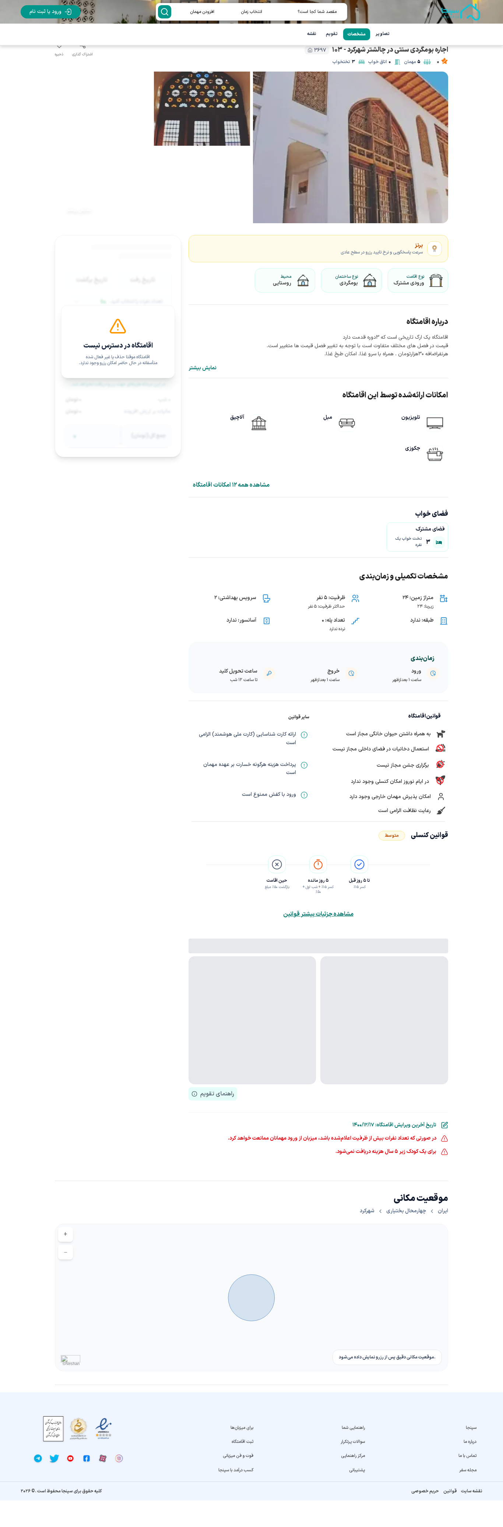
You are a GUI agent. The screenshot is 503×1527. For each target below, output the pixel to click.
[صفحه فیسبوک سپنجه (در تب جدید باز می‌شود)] (86, 1458)
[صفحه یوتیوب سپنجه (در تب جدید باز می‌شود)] (70, 1458)
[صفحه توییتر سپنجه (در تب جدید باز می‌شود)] (54, 1458)
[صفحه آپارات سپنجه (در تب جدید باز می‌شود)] (103, 1458)
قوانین (450, 1491)
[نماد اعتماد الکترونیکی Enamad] (103, 1428)
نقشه (311, 34)
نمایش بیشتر (203, 368)
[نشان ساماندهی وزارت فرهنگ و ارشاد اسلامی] (78, 1428)
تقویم (332, 34)
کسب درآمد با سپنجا (235, 1470)
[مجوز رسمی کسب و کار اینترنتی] (53, 1428)
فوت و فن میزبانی (238, 1456)
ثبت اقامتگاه (242, 1442)
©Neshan (71, 1363)
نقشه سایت (471, 1491)
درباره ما (470, 1442)
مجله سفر (467, 1470)
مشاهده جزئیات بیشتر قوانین (318, 914)
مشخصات (357, 34)
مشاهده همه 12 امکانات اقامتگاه (231, 485)
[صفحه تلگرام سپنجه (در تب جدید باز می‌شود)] (38, 1458)
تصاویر (383, 34)
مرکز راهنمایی (353, 1456)
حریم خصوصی (425, 1491)
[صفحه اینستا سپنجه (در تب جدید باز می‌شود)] (119, 1458)
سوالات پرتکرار (353, 1442)
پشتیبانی (357, 1470)
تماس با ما (467, 1456)
